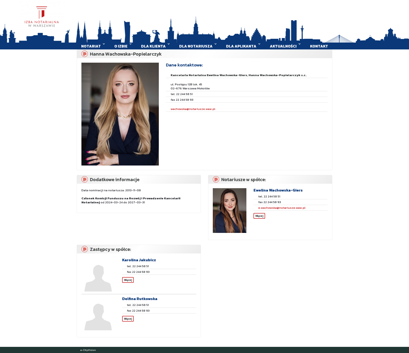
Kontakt (319, 46)
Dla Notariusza (196, 46)
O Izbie (121, 46)
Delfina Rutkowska (139, 298)
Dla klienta (153, 46)
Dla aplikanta (241, 46)
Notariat (91, 46)
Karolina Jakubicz (139, 260)
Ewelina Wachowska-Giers (278, 190)
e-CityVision (88, 350)
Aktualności (283, 46)
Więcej (259, 216)
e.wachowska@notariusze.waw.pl (282, 207)
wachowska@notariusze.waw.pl (193, 109)
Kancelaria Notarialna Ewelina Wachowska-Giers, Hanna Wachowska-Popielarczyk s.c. (239, 75)
